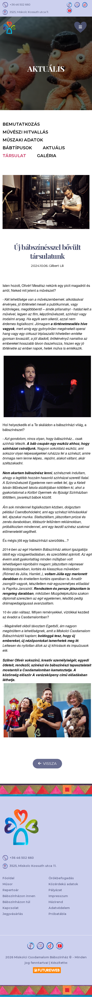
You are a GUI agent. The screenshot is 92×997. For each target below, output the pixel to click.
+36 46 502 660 (20, 4)
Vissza (50, 763)
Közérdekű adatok (63, 884)
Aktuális (54, 147)
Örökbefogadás (61, 878)
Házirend (56, 902)
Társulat (14, 155)
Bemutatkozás (21, 124)
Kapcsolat (11, 908)
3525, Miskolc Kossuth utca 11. (29, 12)
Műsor (8, 884)
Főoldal (8, 878)
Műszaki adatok (23, 139)
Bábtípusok (17, 147)
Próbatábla (57, 914)
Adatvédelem (59, 908)
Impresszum (58, 896)
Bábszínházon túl (16, 902)
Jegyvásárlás (13, 914)
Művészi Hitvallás (25, 132)
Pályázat (55, 890)
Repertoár (11, 890)
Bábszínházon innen (19, 896)
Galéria (46, 155)
